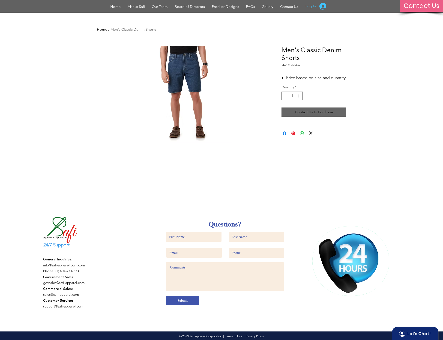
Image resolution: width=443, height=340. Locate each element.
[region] (350, 261)
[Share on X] (311, 133)
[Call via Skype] (51, 252)
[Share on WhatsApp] (302, 133)
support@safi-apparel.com (63, 306)
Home (102, 29)
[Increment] (299, 96)
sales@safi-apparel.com (61, 294)
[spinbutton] (292, 96)
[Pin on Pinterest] (293, 133)
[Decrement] (285, 96)
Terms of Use (233, 336)
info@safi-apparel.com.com (64, 265)
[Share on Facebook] (284, 133)
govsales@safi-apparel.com (64, 282)
